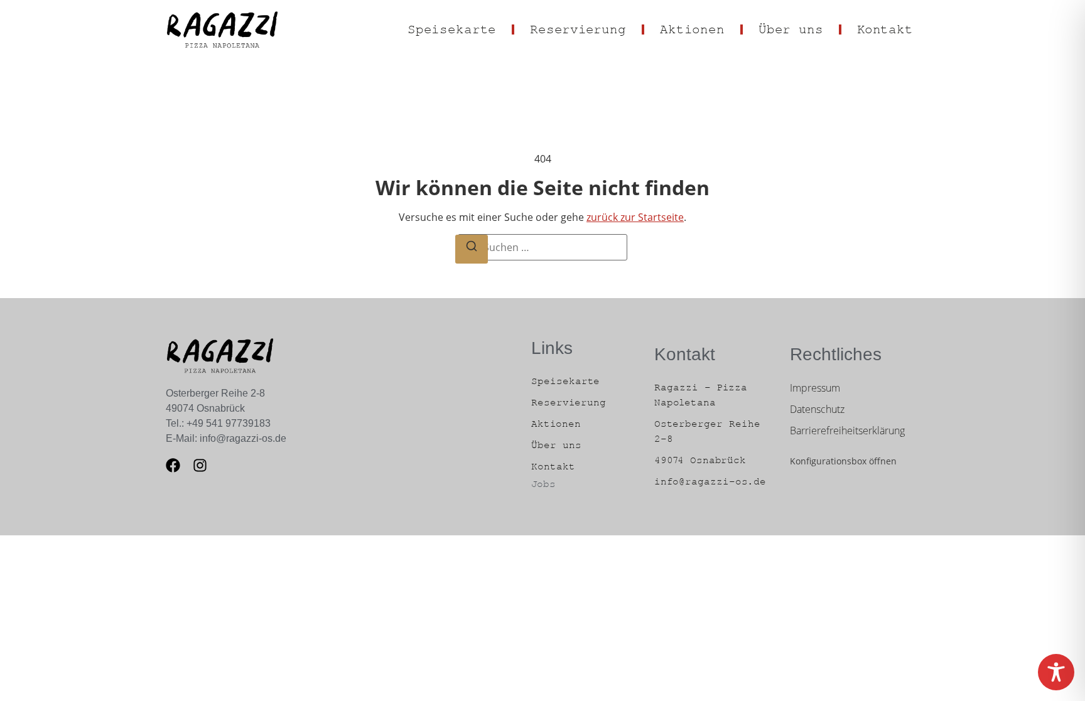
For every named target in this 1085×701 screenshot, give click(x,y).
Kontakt (885, 30)
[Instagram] (200, 465)
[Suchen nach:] (542, 247)
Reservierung (578, 30)
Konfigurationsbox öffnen (843, 461)
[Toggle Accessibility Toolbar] (1056, 672)
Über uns (790, 30)
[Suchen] (471, 249)
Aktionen (692, 30)
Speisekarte (452, 30)
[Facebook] (173, 465)
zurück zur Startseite (635, 217)
